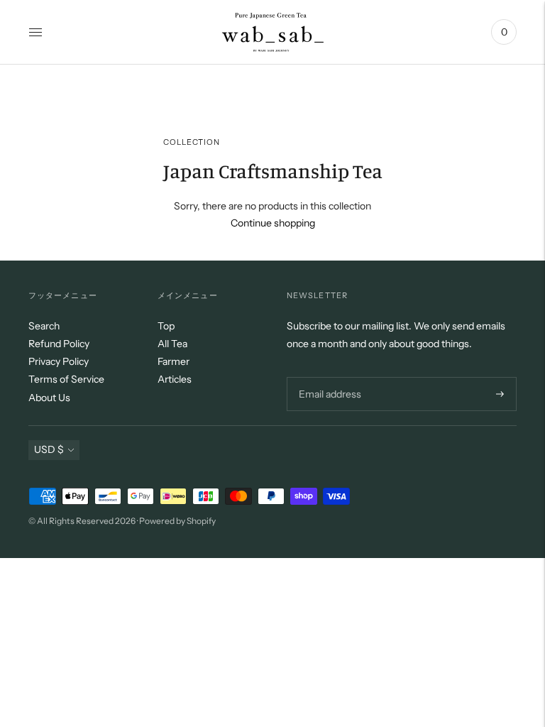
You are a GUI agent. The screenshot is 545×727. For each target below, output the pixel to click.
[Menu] (35, 32)
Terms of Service (66, 379)
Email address (328, 376)
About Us (49, 397)
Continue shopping (273, 223)
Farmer (173, 361)
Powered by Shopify (177, 520)
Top (166, 325)
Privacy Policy (58, 361)
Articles (175, 379)
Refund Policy (58, 343)
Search (44, 325)
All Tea (172, 343)
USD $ (49, 449)
